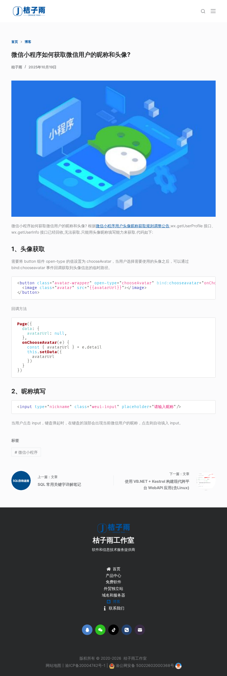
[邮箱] (140, 630)
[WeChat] (100, 630)
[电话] (127, 630)
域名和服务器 (113, 595)
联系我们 (116, 608)
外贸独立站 (113, 588)
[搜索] (203, 11)
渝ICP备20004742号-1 (85, 665)
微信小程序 (26, 452)
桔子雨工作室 (113, 540)
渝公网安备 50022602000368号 (145, 665)
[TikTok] (113, 630)
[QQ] (87, 630)
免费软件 (113, 581)
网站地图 (53, 665)
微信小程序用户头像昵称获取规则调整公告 (132, 225)
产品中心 (113, 575)
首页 (116, 568)
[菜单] (213, 11)
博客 (116, 601)
